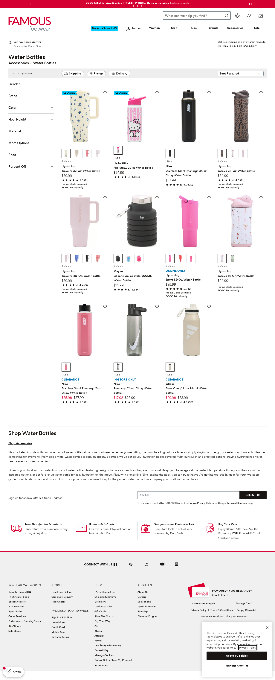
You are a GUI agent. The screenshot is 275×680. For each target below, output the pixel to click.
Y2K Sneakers (16, 606)
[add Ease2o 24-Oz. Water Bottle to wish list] (261, 92)
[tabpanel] (137, 2)
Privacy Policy (198, 609)
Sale (257, 28)
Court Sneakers (17, 616)
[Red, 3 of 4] (86, 153)
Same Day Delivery (62, 596)
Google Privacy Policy (200, 502)
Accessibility (101, 650)
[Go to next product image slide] (104, 111)
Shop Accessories (20, 443)
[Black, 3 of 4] (86, 258)
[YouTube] (162, 566)
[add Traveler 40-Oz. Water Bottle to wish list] (105, 197)
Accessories (235, 28)
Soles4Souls (144, 601)
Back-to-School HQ (19, 591)
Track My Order (103, 606)
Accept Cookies (237, 655)
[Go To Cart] (261, 15)
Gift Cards (100, 611)
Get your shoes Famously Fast (174, 524)
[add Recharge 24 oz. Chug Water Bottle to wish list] (157, 306)
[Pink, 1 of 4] (66, 258)
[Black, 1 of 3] (118, 258)
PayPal (98, 640)
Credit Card (58, 627)
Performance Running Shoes (24, 621)
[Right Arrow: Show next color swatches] (105, 153)
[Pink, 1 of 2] (222, 258)
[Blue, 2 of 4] (76, 258)
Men (174, 28)
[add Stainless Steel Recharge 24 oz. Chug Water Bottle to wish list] (209, 92)
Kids (194, 28)
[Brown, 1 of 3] (222, 153)
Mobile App (58, 631)
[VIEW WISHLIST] (249, 16)
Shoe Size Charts (104, 616)
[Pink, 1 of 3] (170, 258)
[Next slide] (245, 4)
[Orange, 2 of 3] (180, 258)
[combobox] (197, 15)
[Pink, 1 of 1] (118, 150)
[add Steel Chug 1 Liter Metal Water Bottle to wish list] (209, 306)
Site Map (143, 611)
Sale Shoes (14, 630)
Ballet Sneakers (17, 601)
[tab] (133, 6)
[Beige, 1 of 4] (66, 153)
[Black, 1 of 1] (170, 153)
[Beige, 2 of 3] (232, 153)
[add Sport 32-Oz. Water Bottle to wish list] (209, 197)
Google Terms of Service (232, 502)
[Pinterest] (131, 566)
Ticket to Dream (147, 606)
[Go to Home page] (29, 24)
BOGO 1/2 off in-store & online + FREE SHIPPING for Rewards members (127, 2)
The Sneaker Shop (18, 596)
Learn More (58, 622)
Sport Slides (15, 611)
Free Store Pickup (61, 591)
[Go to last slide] (30, 4)
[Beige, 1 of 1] (170, 367)
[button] (179, 2)
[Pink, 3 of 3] (243, 153)
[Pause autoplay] (250, 4)
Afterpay (99, 635)
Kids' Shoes (14, 625)
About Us (143, 591)
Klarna (98, 630)
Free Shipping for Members (43, 524)
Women (154, 28)
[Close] (267, 627)
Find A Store (58, 601)
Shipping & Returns (105, 596)
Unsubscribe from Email (107, 645)
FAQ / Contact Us (104, 591)
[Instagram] (147, 566)
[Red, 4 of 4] (97, 258)
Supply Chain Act (246, 609)
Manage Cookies (104, 655)
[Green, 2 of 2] (232, 258)
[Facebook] (115, 566)
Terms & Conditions (221, 609)
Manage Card (243, 603)
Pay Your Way (227, 524)
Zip (96, 625)
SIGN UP (253, 495)
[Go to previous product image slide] (64, 111)
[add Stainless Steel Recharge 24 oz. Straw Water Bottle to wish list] (105, 306)
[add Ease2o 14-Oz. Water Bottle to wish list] (261, 197)
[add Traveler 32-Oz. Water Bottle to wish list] (105, 92)
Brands (213, 28)
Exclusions (100, 601)
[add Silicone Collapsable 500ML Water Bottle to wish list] (157, 197)
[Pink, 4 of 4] (97, 153)
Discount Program (148, 616)
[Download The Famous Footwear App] (176, 564)
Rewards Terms (60, 636)
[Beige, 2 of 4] (76, 153)
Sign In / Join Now (61, 617)
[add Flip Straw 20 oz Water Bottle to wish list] (157, 92)
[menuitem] (104, 31)
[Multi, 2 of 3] (128, 258)
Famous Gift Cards (101, 524)
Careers (142, 596)
